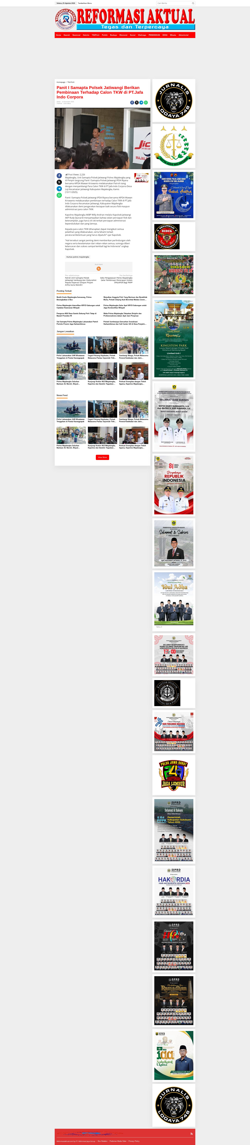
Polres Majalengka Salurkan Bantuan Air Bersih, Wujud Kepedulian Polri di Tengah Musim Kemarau (71, 383)
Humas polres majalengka (77, 257)
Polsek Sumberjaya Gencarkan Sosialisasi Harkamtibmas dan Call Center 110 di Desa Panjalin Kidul (124, 323)
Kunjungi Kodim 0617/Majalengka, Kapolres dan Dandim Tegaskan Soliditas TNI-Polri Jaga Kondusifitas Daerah (101, 383)
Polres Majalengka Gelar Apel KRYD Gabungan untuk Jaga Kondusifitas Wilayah (125, 306)
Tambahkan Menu (85, 3)
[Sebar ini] (132, 103)
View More (102, 457)
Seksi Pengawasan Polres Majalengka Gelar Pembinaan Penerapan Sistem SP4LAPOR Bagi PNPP (116, 279)
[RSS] (99, 269)
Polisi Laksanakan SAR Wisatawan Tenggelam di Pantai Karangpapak (71, 357)
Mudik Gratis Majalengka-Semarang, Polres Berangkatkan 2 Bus (74, 298)
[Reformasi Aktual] (125, 19)
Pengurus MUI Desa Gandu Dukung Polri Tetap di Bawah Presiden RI (76, 315)
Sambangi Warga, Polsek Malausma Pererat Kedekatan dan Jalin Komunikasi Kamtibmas (133, 357)
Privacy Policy (134, 1141)
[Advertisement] (125, 57)
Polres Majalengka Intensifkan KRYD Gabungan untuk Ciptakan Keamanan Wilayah (78, 306)
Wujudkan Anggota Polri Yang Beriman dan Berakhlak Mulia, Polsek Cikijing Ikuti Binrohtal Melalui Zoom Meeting (125, 298)
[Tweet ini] (137, 103)
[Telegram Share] (141, 103)
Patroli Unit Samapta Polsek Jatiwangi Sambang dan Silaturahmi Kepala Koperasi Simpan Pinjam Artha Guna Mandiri (80, 280)
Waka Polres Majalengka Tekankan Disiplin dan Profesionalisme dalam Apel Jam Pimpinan (123, 315)
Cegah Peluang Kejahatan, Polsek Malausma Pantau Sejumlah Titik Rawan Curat (101, 357)
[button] (193, 3)
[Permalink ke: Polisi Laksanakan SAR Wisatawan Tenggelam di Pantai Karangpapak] (71, 345)
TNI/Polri (59, 103)
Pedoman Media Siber (118, 1141)
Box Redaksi (102, 1141)
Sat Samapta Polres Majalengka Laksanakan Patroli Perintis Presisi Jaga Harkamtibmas (77, 323)
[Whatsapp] (146, 103)
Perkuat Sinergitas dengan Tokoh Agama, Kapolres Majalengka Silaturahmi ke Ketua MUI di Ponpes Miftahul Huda (133, 383)
